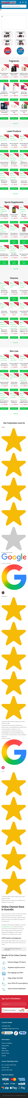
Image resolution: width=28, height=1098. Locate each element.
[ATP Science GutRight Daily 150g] (14, 285)
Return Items (5, 1050)
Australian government (7, 926)
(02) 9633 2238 (6, 1026)
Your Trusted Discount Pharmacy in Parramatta (13, 949)
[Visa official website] (5, 1079)
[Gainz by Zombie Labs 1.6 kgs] (14, 209)
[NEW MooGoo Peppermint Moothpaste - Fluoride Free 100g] (14, 176)
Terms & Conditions (7, 1043)
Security (4, 1055)
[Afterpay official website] (13, 1084)
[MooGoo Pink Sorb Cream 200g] (14, 138)
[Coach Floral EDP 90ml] (14, 106)
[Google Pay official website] (21, 1088)
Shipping (4, 1048)
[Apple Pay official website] (13, 1088)
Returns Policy (5, 1053)
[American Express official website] (21, 1079)
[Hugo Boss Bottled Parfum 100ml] (14, 68)
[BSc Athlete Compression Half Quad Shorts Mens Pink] (14, 249)
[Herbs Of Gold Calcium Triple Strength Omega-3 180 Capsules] (14, 325)
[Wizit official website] (21, 1084)
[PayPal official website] (5, 1084)
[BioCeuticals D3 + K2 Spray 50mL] (14, 306)
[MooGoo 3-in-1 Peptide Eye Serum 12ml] (14, 396)
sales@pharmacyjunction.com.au (10, 1028)
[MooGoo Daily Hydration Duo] (14, 377)
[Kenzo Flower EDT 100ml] (14, 87)
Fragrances (14, 61)
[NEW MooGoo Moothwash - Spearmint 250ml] (14, 157)
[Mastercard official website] (13, 1079)
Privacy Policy (5, 1045)
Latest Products (14, 131)
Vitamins (14, 278)
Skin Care (14, 351)
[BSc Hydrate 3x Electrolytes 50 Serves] (14, 228)
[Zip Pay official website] (5, 1088)
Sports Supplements (14, 202)
